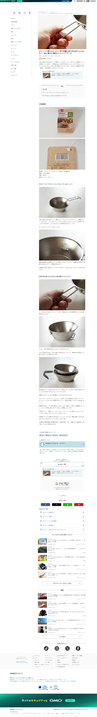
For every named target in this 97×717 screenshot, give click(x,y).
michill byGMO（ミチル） (43, 12)
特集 (12, 38)
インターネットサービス (14, 713)
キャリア (13, 72)
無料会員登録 (14, 21)
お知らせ (13, 18)
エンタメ (13, 58)
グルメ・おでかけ (15, 61)
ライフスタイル (14, 55)
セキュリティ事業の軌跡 (70, 681)
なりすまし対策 (62, 681)
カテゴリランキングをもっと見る (62, 583)
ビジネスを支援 (32, 713)
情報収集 (57, 713)
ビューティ (13, 48)
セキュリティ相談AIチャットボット (60, 679)
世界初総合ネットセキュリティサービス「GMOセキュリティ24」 (22, 679)
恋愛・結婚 (13, 65)
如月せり (83, 607)
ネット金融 (62, 713)
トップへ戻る (61, 495)
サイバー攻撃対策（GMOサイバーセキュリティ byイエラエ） (30, 681)
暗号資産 (67, 713)
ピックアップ (14, 75)
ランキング (13, 35)
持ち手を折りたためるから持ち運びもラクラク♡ (55, 95)
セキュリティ (39, 713)
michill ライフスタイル (47, 58)
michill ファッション (81, 599)
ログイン (13, 25)
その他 (79, 713)
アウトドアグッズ (63, 435)
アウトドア (53, 413)
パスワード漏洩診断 (39, 679)
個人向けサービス (73, 713)
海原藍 (84, 552)
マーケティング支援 (46, 713)
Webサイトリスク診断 (48, 679)
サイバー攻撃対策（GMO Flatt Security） (50, 681)
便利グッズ (49, 435)
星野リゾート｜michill (16, 41)
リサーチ (52, 713)
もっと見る (62, 636)
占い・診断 (13, 68)
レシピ (12, 51)
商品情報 (45, 89)
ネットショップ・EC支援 (24, 713)
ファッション (14, 45)
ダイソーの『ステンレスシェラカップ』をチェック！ (56, 92)
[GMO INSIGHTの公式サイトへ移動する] (16, 673)
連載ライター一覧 (15, 28)
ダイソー (50, 177)
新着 (12, 31)
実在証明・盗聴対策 (13, 681)
